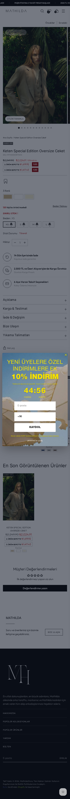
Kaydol (35, 427)
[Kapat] (66, 355)
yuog (35, 441)
